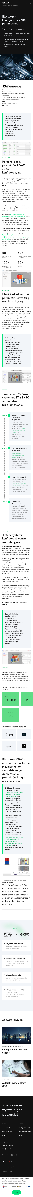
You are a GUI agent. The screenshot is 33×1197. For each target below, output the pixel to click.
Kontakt (28, 4)
